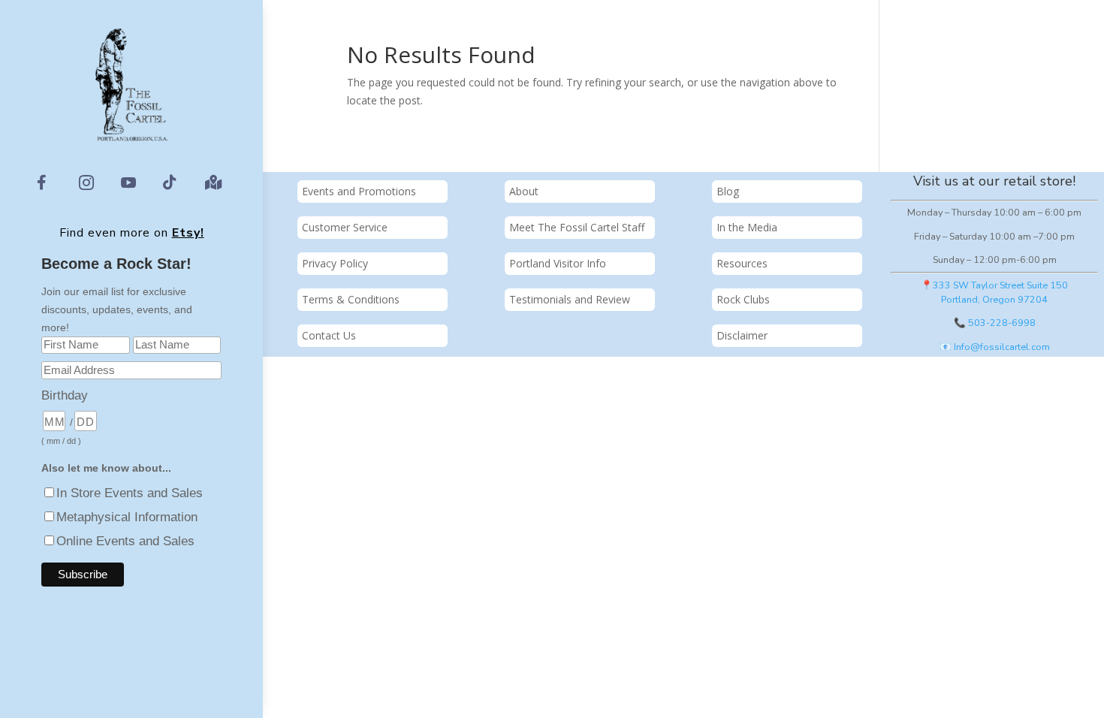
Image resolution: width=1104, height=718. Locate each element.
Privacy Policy (335, 263)
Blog (727, 191)
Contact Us (329, 335)
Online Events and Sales (125, 541)
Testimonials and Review (569, 299)
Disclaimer (742, 335)
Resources (742, 263)
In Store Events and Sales (129, 493)
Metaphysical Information (127, 517)
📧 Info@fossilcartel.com (995, 346)
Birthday (64, 395)
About (523, 191)
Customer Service (345, 227)
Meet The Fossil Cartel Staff (576, 227)
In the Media (746, 227)
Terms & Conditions (351, 299)
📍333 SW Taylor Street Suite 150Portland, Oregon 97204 (994, 292)
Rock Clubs (743, 299)
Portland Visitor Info (557, 263)
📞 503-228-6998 (995, 322)
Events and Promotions (359, 191)
